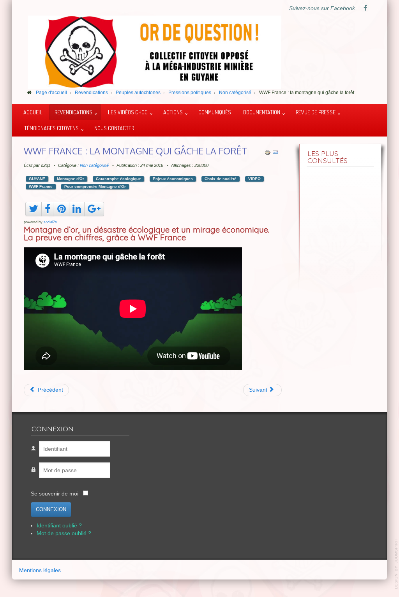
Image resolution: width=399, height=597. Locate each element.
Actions (173, 112)
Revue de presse (315, 112)
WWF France (41, 186)
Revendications (73, 112)
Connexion (51, 509)
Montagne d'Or (70, 179)
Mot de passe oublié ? (64, 533)
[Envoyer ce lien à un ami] (275, 152)
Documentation (261, 112)
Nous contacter (114, 127)
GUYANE (37, 179)
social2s (50, 222)
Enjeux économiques (173, 179)
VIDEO (254, 179)
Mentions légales (40, 570)
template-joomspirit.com (396, 564)
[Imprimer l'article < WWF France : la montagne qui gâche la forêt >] (268, 152)
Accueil (32, 112)
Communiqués (214, 112)
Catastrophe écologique (118, 179)
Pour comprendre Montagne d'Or (95, 186)
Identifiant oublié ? (59, 526)
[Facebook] (365, 8)
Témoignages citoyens (51, 127)
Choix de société (221, 179)
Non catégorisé (94, 165)
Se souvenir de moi (54, 494)
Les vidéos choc (128, 112)
